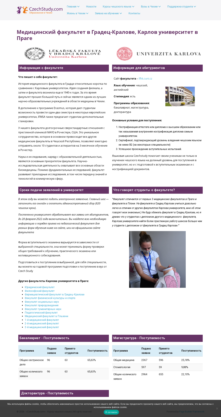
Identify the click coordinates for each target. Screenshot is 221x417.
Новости (91, 6)
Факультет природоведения (41, 305)
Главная (72, 6)
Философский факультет (40, 290)
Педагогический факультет (41, 312)
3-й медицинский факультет (42, 327)
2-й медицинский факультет (42, 323)
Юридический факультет (40, 287)
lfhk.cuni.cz (145, 78)
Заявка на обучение (107, 13)
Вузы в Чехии (149, 6)
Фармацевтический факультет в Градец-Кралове (54, 294)
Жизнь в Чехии (76, 13)
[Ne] (217, 408)
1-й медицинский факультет (42, 319)
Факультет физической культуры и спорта (50, 298)
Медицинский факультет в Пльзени (46, 316)
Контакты (134, 13)
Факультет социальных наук (42, 301)
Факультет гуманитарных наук (43, 309)
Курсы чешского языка (117, 6)
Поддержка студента (180, 6)
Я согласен (111, 412)
